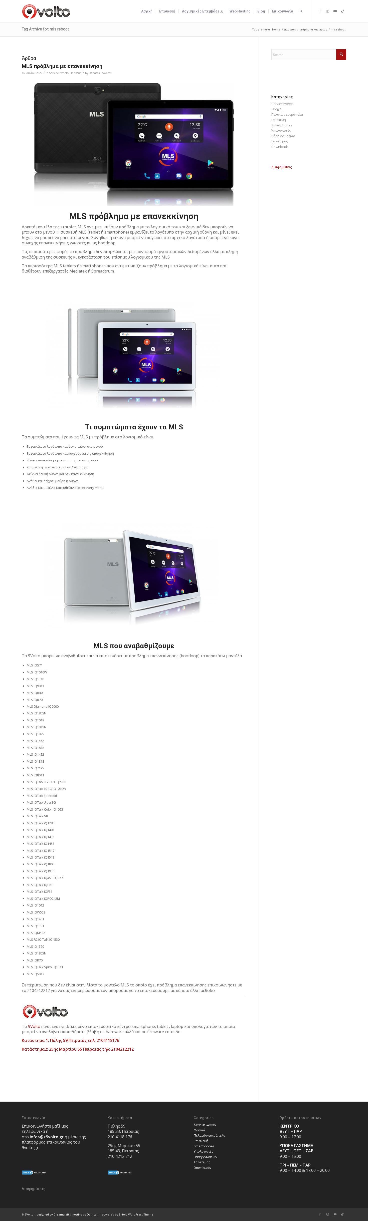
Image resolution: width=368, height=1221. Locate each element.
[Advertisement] (308, 245)
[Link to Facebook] (320, 11)
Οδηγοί (277, 109)
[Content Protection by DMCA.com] (34, 1174)
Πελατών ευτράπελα (287, 114)
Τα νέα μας (279, 141)
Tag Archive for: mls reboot (45, 29)
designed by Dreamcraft (53, 1214)
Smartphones (281, 125)
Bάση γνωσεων (283, 136)
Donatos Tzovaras (100, 73)
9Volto (34, 1026)
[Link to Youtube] (335, 11)
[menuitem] (147, 11)
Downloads (280, 146)
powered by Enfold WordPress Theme (127, 1214)
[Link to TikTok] (342, 11)
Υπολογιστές (281, 130)
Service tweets (58, 73)
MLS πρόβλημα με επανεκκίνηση (62, 66)
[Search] (301, 11)
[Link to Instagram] (327, 11)
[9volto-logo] (46, 11)
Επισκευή (76, 73)
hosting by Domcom (85, 1214)
